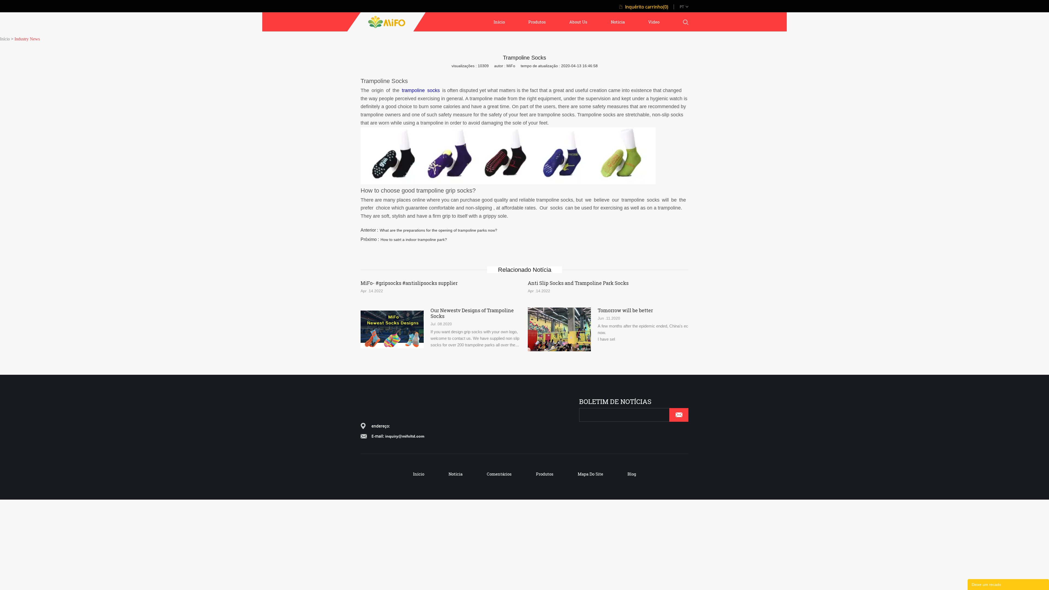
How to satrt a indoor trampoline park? (414, 239)
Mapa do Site (590, 474)
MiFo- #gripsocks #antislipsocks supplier (409, 283)
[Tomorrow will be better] (559, 329)
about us (578, 22)
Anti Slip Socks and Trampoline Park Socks (578, 283)
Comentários (499, 474)
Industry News (27, 39)
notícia (618, 22)
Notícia (455, 474)
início (499, 22)
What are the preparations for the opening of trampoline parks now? (438, 230)
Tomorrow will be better (625, 310)
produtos (537, 22)
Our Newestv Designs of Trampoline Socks (472, 313)
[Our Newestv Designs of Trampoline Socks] (392, 329)
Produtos (544, 474)
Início (5, 39)
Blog (631, 474)
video (653, 22)
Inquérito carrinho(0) (646, 7)
